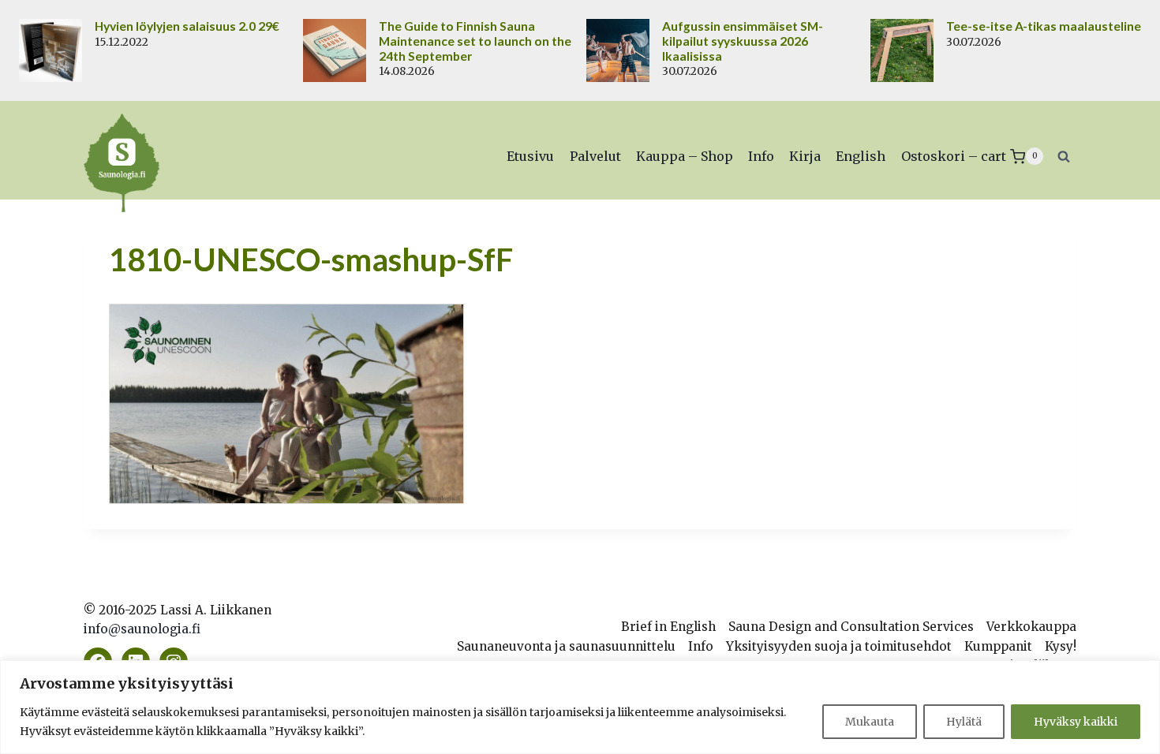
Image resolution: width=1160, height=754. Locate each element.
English (860, 156)
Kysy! (1060, 646)
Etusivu (530, 156)
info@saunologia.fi (142, 628)
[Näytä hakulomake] (1063, 156)
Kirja (805, 156)
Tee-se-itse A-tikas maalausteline (1043, 26)
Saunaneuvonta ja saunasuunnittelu (566, 646)
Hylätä (964, 722)
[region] (580, 707)
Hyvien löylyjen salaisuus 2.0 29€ (187, 26)
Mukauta (869, 722)
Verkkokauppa (1031, 626)
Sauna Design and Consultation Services (851, 626)
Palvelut (595, 156)
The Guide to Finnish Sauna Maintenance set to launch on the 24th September (475, 41)
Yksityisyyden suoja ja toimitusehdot (839, 646)
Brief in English (668, 626)
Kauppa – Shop (684, 156)
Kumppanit (998, 646)
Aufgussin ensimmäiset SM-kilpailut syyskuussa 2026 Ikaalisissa (742, 41)
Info (761, 156)
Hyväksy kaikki (1075, 722)
